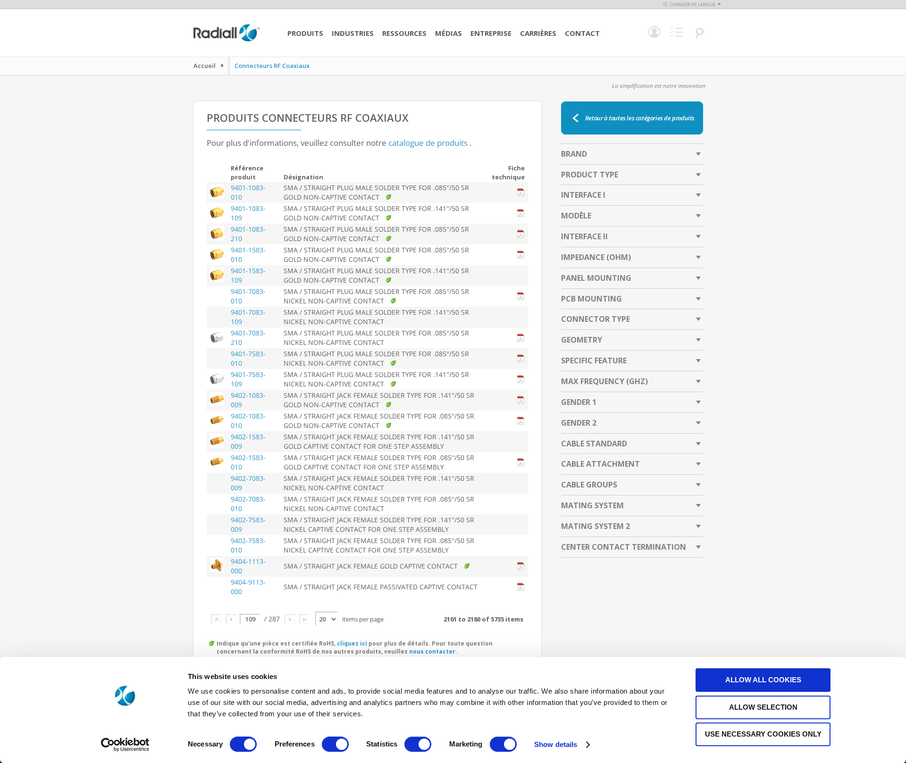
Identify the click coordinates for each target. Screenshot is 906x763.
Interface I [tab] (583, 195)
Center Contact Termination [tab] (623, 547)
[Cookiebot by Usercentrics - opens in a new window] (125, 745)
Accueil (204, 65)
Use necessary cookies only (763, 734)
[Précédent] (231, 619)
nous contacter (432, 651)
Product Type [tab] (589, 174)
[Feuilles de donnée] (521, 192)
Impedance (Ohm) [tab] (596, 257)
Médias (448, 33)
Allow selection (763, 707)
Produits (305, 33)
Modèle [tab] (576, 215)
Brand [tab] (574, 154)
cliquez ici (352, 643)
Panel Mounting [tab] (596, 278)
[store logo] (226, 40)
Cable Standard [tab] (594, 443)
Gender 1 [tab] (578, 402)
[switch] (335, 745)
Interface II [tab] (584, 236)
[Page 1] (216, 619)
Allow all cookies (763, 680)
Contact (582, 33)
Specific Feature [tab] (594, 360)
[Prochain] (289, 619)
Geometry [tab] (581, 340)
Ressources (404, 33)
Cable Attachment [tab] (600, 464)
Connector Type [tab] (595, 319)
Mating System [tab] (592, 505)
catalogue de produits (428, 142)
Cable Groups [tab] (589, 484)
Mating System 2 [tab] (595, 526)
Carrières (538, 33)
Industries (353, 33)
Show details (555, 744)
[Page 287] (304, 619)
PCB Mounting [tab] (591, 298)
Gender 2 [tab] (578, 423)
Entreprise (491, 33)
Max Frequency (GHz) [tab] (604, 381)
